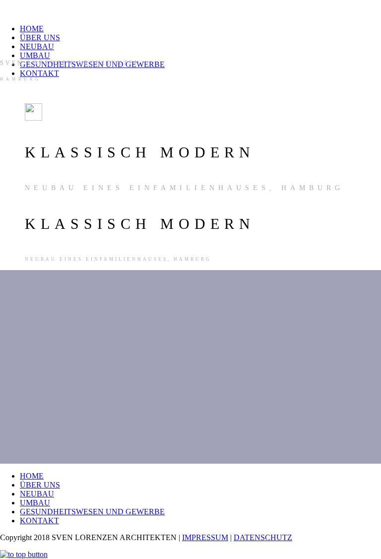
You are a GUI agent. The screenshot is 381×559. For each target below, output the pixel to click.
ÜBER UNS (40, 37)
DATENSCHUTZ (263, 537)
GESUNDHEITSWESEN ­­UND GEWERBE (92, 511)
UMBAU (35, 55)
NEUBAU (37, 46)
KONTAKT (39, 73)
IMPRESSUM (205, 537)
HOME (32, 28)
